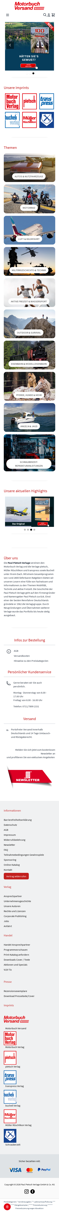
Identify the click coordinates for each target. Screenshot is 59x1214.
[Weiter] (49, 45)
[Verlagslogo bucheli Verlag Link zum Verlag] (12, 120)
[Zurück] (10, 45)
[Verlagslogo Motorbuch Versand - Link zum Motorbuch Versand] (29, 1019)
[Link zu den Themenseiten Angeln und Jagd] (29, 417)
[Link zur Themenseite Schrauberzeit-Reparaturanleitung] (29, 452)
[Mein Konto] (49, 15)
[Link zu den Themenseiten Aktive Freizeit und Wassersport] (29, 292)
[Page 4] (34, 530)
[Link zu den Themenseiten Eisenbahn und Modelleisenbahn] (29, 355)
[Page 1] (27, 73)
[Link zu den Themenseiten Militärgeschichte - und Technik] (29, 261)
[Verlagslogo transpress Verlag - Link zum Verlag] (46, 101)
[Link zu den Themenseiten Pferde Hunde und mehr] (29, 386)
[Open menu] (7, 15)
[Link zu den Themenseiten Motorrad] (29, 198)
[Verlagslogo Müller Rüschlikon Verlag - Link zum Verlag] (29, 120)
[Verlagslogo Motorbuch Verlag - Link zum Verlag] (12, 101)
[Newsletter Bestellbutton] (29, 777)
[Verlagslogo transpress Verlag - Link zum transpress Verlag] (29, 1077)
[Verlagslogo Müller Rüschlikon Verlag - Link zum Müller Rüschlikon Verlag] (29, 1116)
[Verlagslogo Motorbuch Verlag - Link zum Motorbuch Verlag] (29, 1038)
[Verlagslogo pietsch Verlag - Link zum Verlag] (29, 101)
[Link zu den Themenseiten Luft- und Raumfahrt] (29, 230)
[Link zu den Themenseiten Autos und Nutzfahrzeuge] (29, 167)
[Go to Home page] (29, 6)
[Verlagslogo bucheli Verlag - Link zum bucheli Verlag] (29, 1097)
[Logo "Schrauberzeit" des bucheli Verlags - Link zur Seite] (46, 120)
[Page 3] (33, 73)
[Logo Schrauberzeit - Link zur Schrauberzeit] (29, 1136)
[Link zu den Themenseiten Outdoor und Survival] (29, 323)
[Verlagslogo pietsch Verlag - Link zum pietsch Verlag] (29, 1058)
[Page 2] (30, 73)
